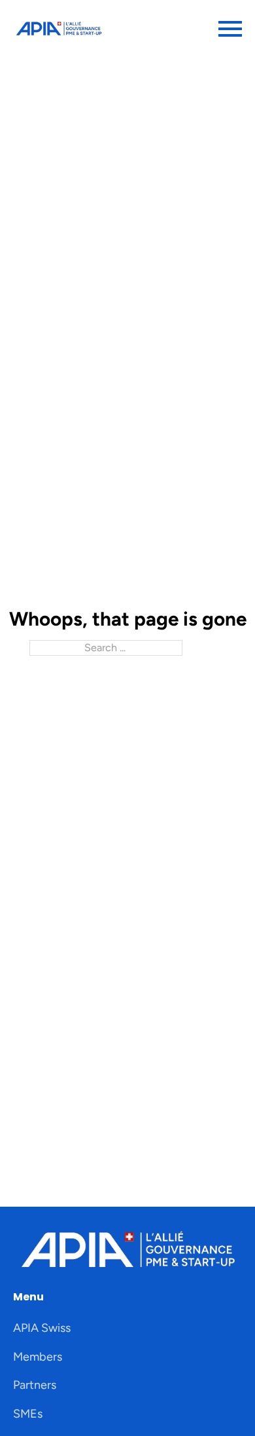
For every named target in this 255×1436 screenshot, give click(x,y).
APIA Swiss (42, 1328)
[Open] (230, 29)
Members (37, 1357)
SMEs (27, 1414)
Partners (34, 1385)
